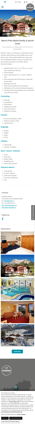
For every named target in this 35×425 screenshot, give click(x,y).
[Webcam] (5, 2)
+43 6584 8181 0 (9, 201)
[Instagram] (16, 2)
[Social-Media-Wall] (20, 2)
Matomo (23, 414)
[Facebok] (3, 219)
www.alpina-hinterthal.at (9, 207)
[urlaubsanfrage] (2, 2)
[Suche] (26, 2)
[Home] (30, 7)
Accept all (5, 418)
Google (19, 414)
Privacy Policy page (14, 401)
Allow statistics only (15, 418)
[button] (2, 7)
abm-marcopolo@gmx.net (9, 205)
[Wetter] (24, 2)
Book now (17, 351)
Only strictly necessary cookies (10, 421)
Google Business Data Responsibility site (11, 411)
